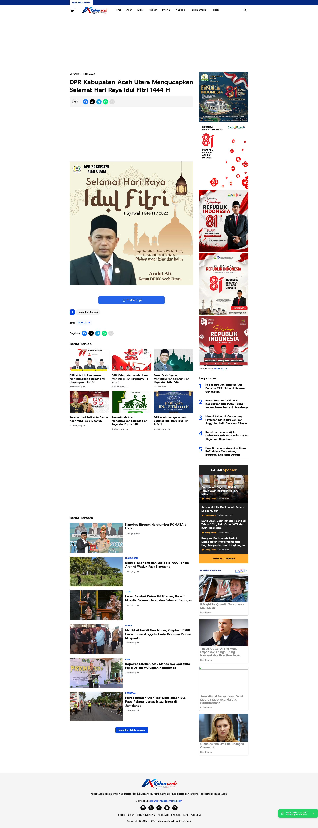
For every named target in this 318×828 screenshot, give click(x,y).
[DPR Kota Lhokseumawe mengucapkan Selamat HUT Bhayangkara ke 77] (89, 360)
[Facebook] (85, 101)
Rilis (127, 659)
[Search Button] (245, 10)
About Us (196, 815)
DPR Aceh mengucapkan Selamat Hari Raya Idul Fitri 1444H (171, 421)
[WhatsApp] (105, 101)
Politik (215, 10)
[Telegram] (99, 101)
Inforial (166, 10)
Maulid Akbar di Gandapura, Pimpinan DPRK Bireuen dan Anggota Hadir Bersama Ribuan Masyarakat (158, 634)
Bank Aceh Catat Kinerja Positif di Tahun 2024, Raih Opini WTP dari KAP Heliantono (223, 524)
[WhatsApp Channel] (175, 807)
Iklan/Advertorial (146, 815)
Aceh (129, 10)
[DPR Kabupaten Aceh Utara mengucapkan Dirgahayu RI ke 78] (131, 360)
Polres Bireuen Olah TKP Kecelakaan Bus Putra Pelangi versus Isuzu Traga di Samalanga (155, 702)
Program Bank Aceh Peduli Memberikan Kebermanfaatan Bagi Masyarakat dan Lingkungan (223, 542)
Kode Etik (163, 815)
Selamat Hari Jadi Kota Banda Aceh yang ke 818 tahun (89, 419)
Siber (131, 815)
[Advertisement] (159, 44)
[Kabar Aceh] (94, 10)
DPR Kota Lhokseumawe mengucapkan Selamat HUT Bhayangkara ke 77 (87, 379)
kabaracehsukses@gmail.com (165, 801)
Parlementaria (198, 10)
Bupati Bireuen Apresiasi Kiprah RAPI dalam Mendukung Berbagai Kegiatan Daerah (226, 451)
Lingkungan (131, 558)
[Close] (313, 813)
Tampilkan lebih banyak (131, 730)
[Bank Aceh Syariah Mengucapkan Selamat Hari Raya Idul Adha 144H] (173, 360)
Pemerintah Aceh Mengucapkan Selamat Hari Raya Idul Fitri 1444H (129, 421)
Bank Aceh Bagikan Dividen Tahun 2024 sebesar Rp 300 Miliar (219, 491)
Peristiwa (130, 693)
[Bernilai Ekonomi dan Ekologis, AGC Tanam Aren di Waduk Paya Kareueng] (96, 571)
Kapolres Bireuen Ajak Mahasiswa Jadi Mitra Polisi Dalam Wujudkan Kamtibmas (157, 666)
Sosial (128, 625)
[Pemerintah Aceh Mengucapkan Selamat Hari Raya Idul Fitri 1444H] (131, 402)
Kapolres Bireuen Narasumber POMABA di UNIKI (156, 527)
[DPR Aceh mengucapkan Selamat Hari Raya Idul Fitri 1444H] (173, 402)
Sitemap (175, 815)
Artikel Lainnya (223, 559)
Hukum (153, 10)
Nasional (181, 10)
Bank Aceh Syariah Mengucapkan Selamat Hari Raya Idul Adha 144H (171, 379)
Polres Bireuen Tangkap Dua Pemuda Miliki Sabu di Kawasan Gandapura (225, 388)
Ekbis (140, 10)
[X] (92, 101)
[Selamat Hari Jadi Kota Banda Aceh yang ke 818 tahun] (89, 402)
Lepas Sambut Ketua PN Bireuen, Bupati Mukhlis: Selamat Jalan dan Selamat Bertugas (158, 598)
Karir (185, 815)
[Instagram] (143, 807)
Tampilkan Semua (88, 312)
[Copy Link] (112, 101)
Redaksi (121, 815)
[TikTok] (159, 807)
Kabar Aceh (220, 368)
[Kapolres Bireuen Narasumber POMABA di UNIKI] (96, 538)
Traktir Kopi (134, 300)
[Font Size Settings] (75, 101)
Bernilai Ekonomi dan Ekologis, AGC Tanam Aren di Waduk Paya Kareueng (157, 565)
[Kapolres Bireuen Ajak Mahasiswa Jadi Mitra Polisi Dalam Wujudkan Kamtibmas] (96, 673)
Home (118, 10)
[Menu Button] (73, 10)
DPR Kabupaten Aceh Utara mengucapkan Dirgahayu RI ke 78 (130, 379)
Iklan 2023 (84, 322)
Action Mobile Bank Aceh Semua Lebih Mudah (222, 509)
